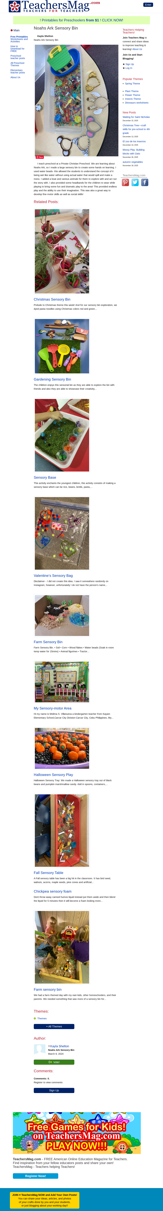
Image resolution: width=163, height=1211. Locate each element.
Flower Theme (132, 95)
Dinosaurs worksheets (136, 102)
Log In (129, 68)
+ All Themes (54, 1026)
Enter (148, 4)
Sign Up (54, 1090)
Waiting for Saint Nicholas (136, 117)
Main (16, 30)
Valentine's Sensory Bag (53, 576)
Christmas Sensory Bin (52, 299)
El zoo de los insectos (134, 141)
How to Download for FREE (17, 48)
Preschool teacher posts (18, 57)
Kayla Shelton (59, 1046)
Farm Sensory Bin (48, 642)
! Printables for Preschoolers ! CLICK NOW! (81, 20)
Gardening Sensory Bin (52, 379)
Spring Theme (132, 83)
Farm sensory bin (48, 989)
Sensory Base (45, 477)
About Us (15, 77)
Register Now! (35, 1176)
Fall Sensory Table (48, 873)
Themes (42, 1018)
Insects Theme (133, 99)
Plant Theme (132, 91)
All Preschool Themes (17, 64)
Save (41, 157)
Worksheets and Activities (19, 39)
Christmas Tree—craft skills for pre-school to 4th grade (136, 129)
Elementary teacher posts (18, 71)
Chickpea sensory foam (52, 891)
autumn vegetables (133, 162)
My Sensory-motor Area (52, 708)
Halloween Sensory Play (53, 775)
